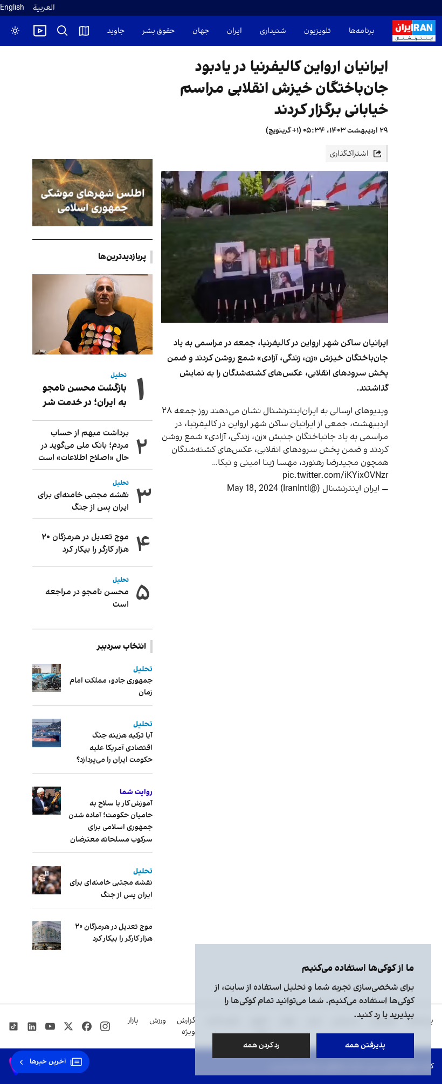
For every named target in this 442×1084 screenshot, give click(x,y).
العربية (44, 7)
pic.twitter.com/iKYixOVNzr (335, 475)
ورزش (157, 1020)
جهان (200, 31)
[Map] (84, 30)
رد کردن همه (261, 1045)
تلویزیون (317, 31)
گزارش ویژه (186, 1026)
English (12, 7)
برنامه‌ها (362, 31)
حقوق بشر (158, 31)
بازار (133, 1020)
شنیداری (273, 31)
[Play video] (39, 30)
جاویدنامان (108, 31)
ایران (234, 31)
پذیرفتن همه (365, 1045)
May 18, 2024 (252, 488)
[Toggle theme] (15, 30)
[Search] (62, 30)
